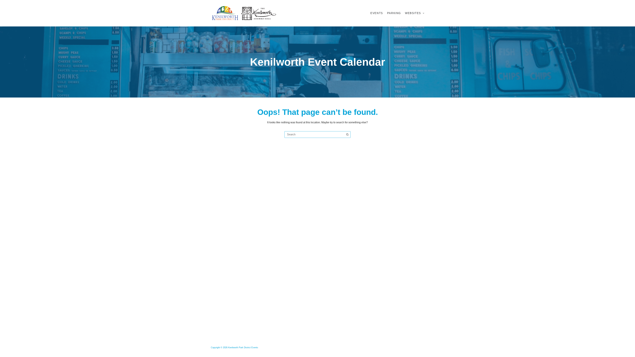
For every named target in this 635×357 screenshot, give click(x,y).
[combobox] (314, 134)
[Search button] (347, 134)
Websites (413, 13)
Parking (394, 13)
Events (376, 13)
